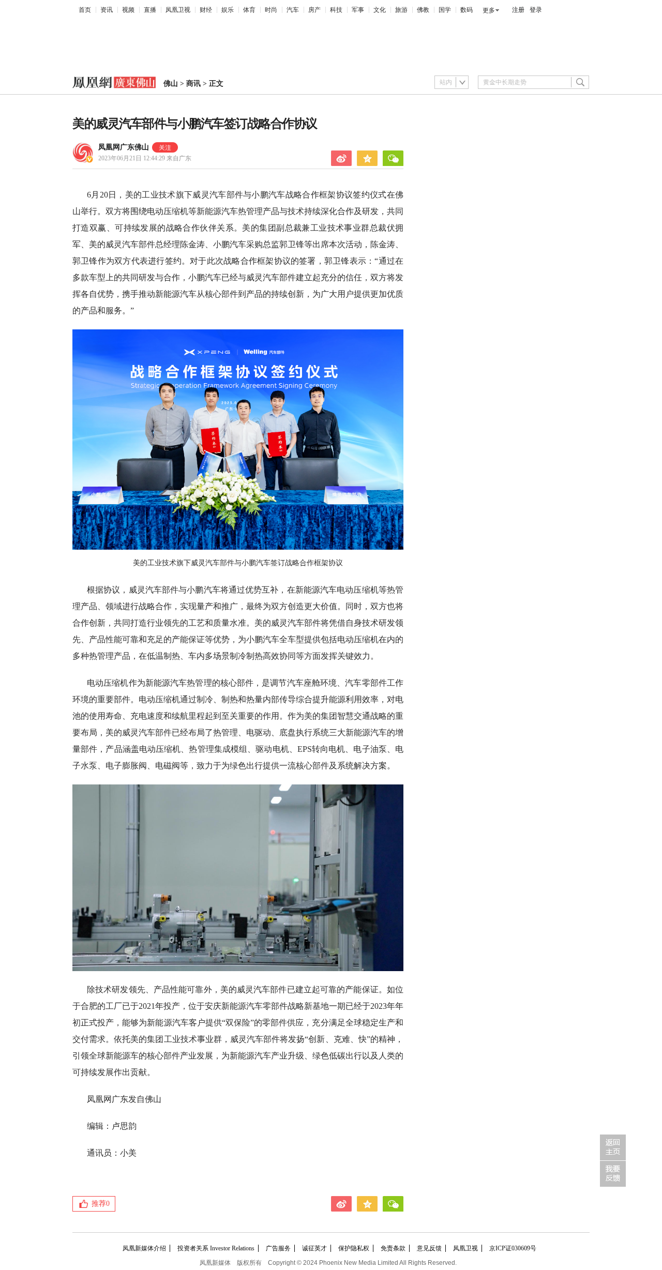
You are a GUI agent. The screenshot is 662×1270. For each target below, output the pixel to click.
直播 (150, 9)
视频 (128, 9)
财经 (206, 9)
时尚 (271, 9)
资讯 (106, 9)
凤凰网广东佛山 (123, 147)
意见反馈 (429, 1248)
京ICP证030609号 (512, 1248)
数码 (466, 9)
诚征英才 (314, 1248)
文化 (379, 9)
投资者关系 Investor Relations (215, 1248)
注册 (518, 9)
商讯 (193, 83)
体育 (249, 9)
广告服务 (278, 1248)
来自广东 (144, 158)
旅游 (401, 9)
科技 (336, 9)
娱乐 (227, 9)
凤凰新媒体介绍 (144, 1248)
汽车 (293, 9)
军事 (358, 9)
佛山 (170, 83)
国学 (445, 9)
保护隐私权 (353, 1248)
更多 (489, 10)
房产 (314, 9)
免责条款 (393, 1248)
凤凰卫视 (178, 9)
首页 (85, 9)
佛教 (423, 9)
